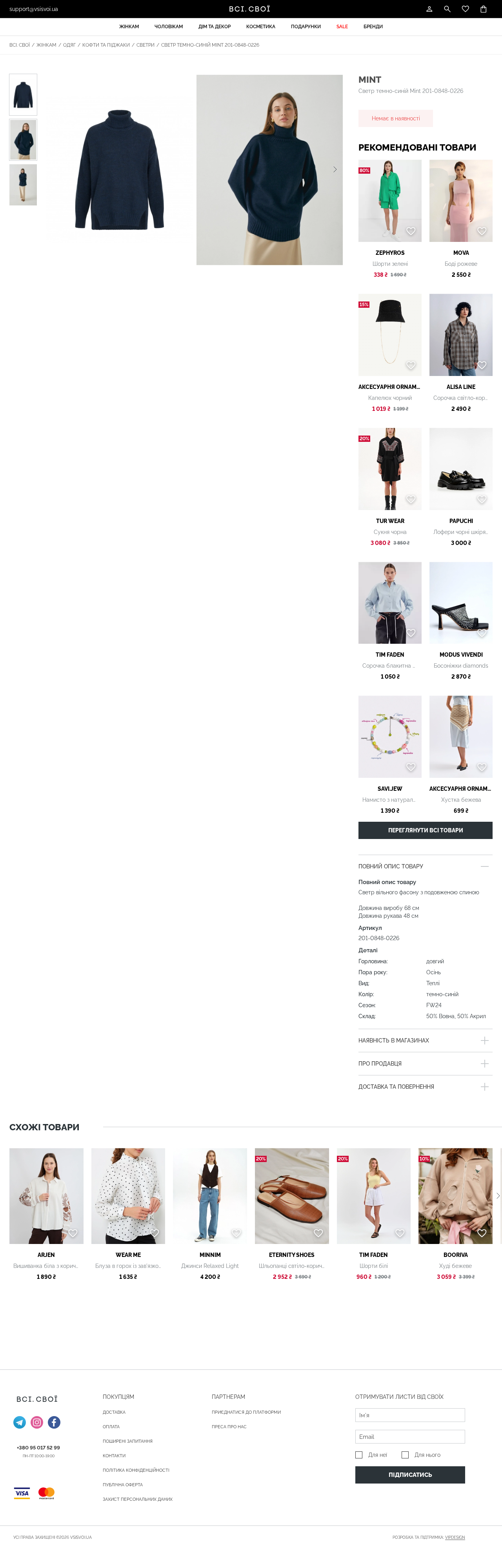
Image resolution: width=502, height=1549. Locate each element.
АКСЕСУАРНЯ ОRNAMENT (390, 387)
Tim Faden (390, 655)
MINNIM (210, 1255)
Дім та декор (214, 26)
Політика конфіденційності (136, 1470)
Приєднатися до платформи (246, 1412)
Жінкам (129, 26)
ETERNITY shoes (292, 1255)
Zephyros (390, 253)
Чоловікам (169, 26)
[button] (335, 169)
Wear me (128, 1255)
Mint (369, 79)
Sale (342, 26)
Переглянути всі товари (425, 830)
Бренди (373, 26)
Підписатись (410, 1474)
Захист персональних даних (138, 1499)
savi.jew (390, 789)
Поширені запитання (128, 1441)
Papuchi (461, 521)
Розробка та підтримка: (429, 1537)
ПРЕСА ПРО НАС (229, 1426)
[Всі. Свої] (251, 9)
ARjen (46, 1255)
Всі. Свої (19, 45)
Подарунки (306, 26)
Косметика (260, 26)
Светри (145, 45)
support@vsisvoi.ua (33, 9)
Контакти (114, 1455)
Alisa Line (461, 387)
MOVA (461, 253)
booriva (456, 1255)
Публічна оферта (123, 1484)
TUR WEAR (390, 521)
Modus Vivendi (461, 655)
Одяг (69, 45)
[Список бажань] (466, 9)
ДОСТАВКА (114, 1412)
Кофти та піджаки (106, 45)
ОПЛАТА (111, 1426)
